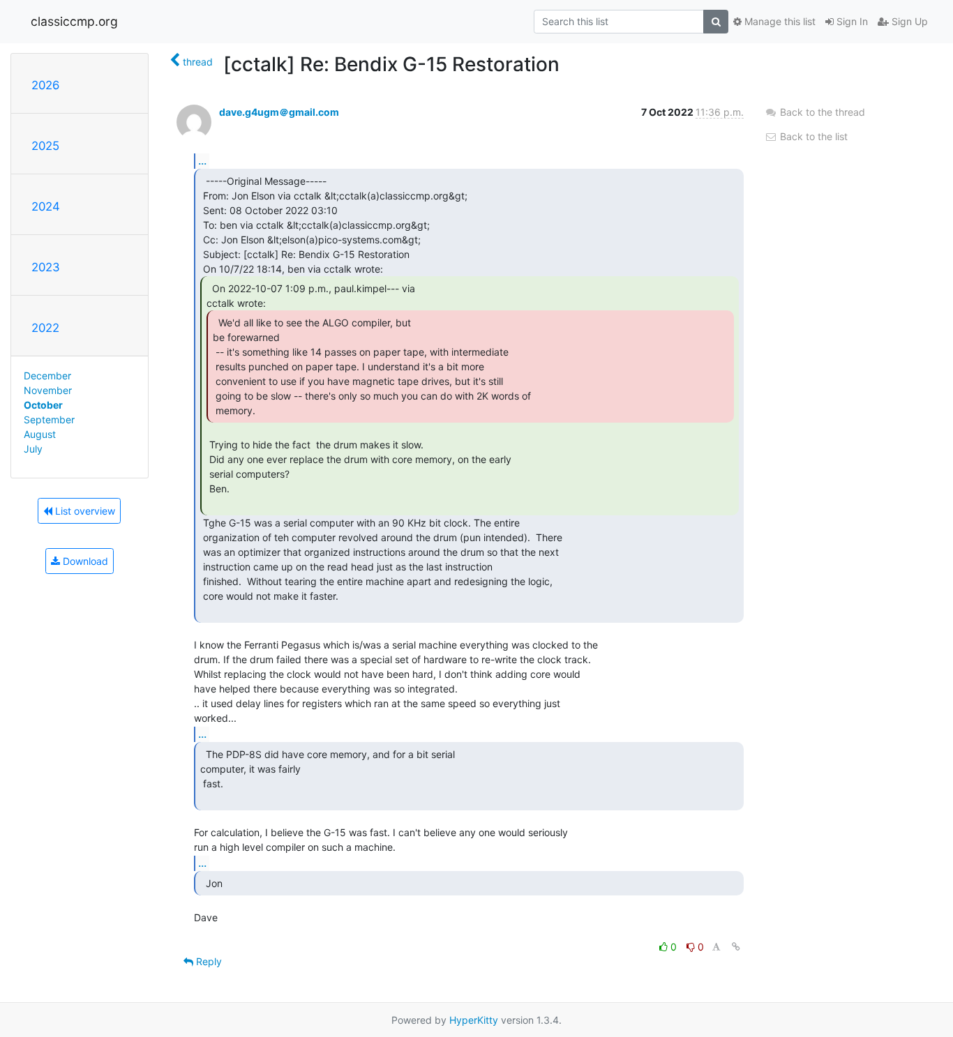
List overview (83, 511)
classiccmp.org (74, 21)
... (202, 160)
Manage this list (779, 21)
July (33, 449)
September (49, 419)
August (40, 434)
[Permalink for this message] (736, 946)
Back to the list (812, 136)
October (43, 405)
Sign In (851, 21)
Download (84, 561)
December (47, 375)
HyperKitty (473, 1020)
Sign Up (908, 21)
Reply (207, 961)
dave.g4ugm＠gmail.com (279, 112)
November (48, 390)
